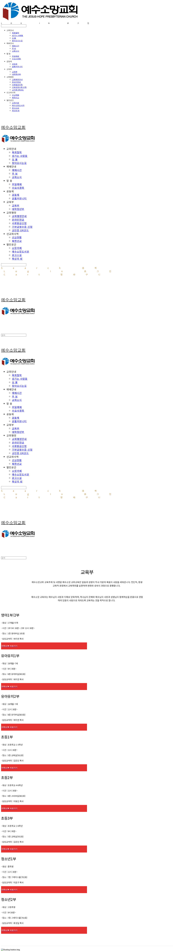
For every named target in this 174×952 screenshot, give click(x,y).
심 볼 (14, 38)
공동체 (14, 64)
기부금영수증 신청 (19, 87)
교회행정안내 (17, 79)
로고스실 (15, 108)
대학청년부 (16, 74)
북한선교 (15, 97)
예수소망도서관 (18, 105)
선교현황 (15, 95)
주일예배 (15, 56)
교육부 (14, 71)
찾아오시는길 (17, 40)
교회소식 (15, 51)
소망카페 (15, 103)
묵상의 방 (15, 110)
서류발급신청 (17, 84)
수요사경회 (16, 59)
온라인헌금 (16, 82)
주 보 (14, 48)
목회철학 (15, 33)
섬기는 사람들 (17, 35)
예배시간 (15, 46)
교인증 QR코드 (18, 90)
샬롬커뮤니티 (17, 66)
